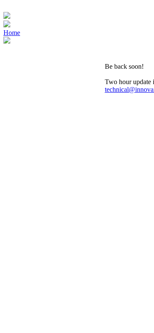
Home (11, 32)
